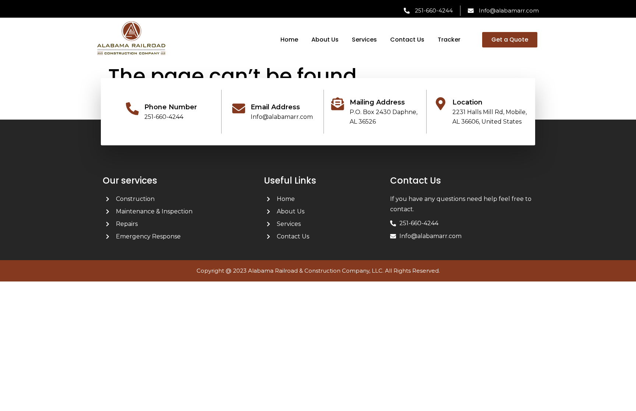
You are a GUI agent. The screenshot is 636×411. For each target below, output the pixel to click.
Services (364, 39)
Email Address (275, 107)
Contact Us (407, 39)
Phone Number (170, 107)
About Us (325, 39)
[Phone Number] (132, 108)
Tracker (449, 39)
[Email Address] (238, 108)
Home (289, 39)
